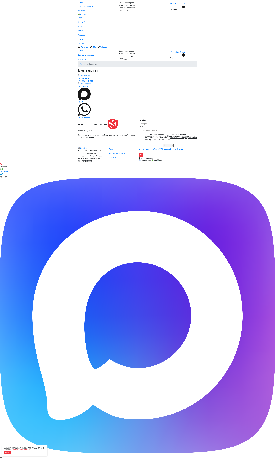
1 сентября (82, 22)
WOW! (80, 31)
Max (95, 47)
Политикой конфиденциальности (21, 449)
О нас (80, 2)
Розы (80, 26)
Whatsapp (85, 47)
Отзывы (81, 44)
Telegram (104, 47)
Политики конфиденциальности (181, 136)
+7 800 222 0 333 (177, 3)
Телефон (142, 120)
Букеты (81, 39)
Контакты (82, 11)
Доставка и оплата (86, 6)
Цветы (80, 18)
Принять (7, 452)
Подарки (81, 35)
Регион (142, 126)
